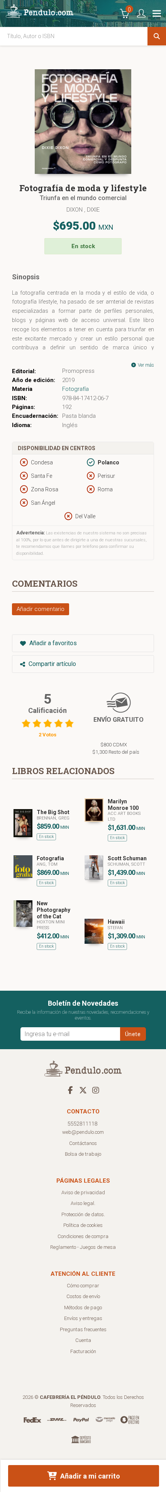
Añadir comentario (40, 609)
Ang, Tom (47, 864)
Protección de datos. (83, 1214)
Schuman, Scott (126, 864)
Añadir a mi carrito (89, 1476)
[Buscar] (156, 36)
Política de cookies (83, 1225)
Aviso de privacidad (83, 1192)
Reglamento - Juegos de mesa (83, 1247)
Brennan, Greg (53, 818)
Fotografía (75, 389)
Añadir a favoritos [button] (52, 643)
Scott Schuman (127, 858)
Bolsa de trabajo (83, 1154)
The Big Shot (53, 812)
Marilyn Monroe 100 (123, 804)
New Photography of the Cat (53, 910)
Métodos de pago (83, 1307)
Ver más (145, 365)
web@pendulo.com (83, 1132)
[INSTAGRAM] (96, 1090)
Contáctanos (83, 1143)
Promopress (78, 370)
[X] (83, 1090)
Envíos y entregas (83, 1318)
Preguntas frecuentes (83, 1329)
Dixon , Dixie (83, 209)
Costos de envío (83, 1296)
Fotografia (50, 858)
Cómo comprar (83, 1285)
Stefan (115, 927)
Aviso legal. (83, 1203)
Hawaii (116, 922)
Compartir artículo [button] (51, 664)
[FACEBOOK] (70, 1090)
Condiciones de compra (83, 1236)
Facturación (83, 1351)
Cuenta (83, 1340)
